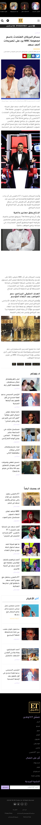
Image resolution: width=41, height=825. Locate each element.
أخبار (38, 722)
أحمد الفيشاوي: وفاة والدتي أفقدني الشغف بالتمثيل (11, 653)
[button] (38, 56)
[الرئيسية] (20, 20)
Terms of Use (27, 817)
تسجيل (5, 787)
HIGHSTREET (22, 26)
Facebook (26, 804)
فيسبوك (36, 763)
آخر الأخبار (9, 26)
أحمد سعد (36, 364)
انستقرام (36, 772)
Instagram (22, 804)
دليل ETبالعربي (34, 752)
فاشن (38, 748)
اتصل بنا (15, 809)
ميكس (37, 33)
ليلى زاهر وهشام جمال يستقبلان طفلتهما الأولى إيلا (11, 382)
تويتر (38, 767)
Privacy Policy (8, 813)
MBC (14, 364)
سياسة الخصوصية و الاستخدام (26, 813)
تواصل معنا (35, 776)
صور (38, 731)
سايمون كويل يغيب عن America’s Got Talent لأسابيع (11, 632)
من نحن (24, 809)
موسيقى (16, 424)
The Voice (20, 364)
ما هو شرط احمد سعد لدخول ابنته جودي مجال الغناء (11, 547)
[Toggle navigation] (38, 20)
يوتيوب (15, 804)
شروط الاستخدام (13, 817)
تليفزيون (16, 442)
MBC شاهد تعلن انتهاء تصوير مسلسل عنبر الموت (10, 515)
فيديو (7, 20)
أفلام (17, 475)
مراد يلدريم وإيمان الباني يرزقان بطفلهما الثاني (11, 450)
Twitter (19, 804)
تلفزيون (37, 739)
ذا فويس (28, 364)
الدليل (30, 26)
